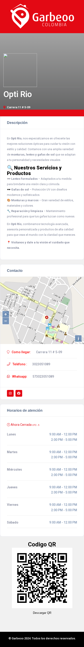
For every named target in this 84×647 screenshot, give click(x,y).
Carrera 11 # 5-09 (18, 107)
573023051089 (43, 376)
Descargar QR (42, 613)
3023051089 (41, 364)
